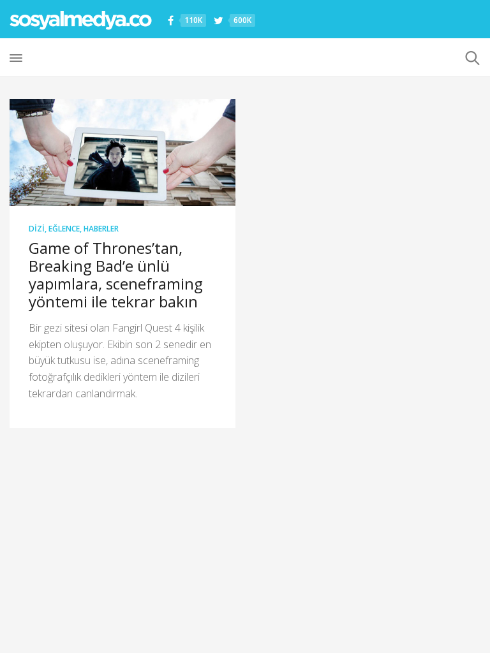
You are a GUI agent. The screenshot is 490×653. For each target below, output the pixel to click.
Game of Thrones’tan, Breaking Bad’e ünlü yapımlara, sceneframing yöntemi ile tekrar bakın (116, 274)
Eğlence (64, 228)
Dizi (37, 228)
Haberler (101, 228)
